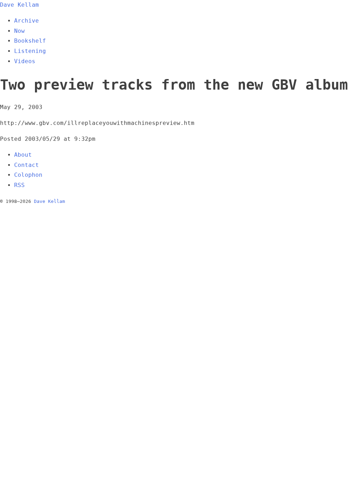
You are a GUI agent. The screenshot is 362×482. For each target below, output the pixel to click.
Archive (26, 20)
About (23, 154)
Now (19, 31)
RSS (19, 185)
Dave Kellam (19, 4)
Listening (30, 51)
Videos (24, 61)
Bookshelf (30, 40)
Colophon (28, 174)
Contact (26, 165)
